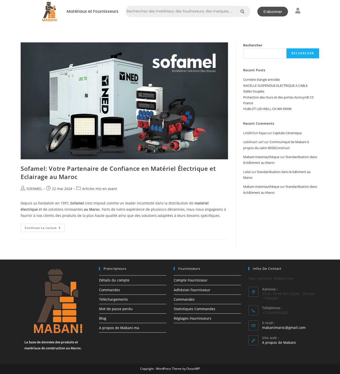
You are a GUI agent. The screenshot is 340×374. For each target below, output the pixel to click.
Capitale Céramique (287, 133)
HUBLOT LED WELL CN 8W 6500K (267, 108)
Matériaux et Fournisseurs (92, 11)
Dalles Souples (253, 91)
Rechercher (252, 45)
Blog (102, 318)
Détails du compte (114, 280)
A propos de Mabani (279, 342)
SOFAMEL (34, 188)
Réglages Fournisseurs (192, 318)
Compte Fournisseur (191, 280)
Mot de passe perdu (116, 308)
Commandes (109, 289)
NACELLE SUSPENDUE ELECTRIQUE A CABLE (275, 85)
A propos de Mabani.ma (119, 327)
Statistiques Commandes (194, 308)
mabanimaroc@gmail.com (284, 327)
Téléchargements (113, 299)
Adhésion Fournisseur (192, 289)
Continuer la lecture (45, 227)
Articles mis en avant (99, 188)
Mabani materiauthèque (261, 157)
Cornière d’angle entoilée (261, 79)
